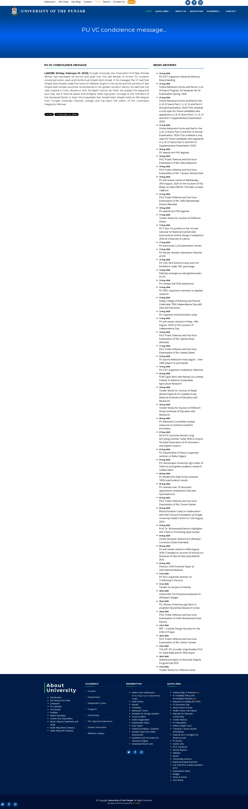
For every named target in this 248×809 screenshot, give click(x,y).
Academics (213, 11)
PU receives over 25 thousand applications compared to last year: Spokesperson (178, 491)
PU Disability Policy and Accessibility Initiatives (183, 697)
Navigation (196, 11)
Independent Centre (97, 703)
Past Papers (137, 725)
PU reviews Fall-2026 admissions (176, 283)
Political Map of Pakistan (184, 692)
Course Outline (139, 716)
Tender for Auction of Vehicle (175, 587)
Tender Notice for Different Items (177, 670)
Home (149, 11)
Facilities (54, 712)
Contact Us (119, 1)
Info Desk (63, 1)
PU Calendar (56, 706)
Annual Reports (180, 749)
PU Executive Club (181, 704)
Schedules (136, 707)
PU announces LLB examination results (180, 245)
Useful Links (178, 743)
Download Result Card (142, 743)
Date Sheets (137, 701)
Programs (92, 709)
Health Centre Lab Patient (185, 710)
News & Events (180, 777)
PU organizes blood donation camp (178, 314)
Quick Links (161, 11)
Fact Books (55, 709)
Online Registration (141, 719)
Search (106, 1)
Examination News (140, 722)
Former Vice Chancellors (61, 718)
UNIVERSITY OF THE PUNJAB (53, 11)
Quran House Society (182, 707)
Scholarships (93, 715)
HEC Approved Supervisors (100, 721)
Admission (49, 1)
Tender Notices (180, 719)
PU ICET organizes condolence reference (181, 369)
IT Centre (137, 803)
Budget (176, 774)
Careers (88, 1)
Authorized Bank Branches (185, 762)
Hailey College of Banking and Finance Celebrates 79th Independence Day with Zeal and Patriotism (180, 304)
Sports (176, 756)
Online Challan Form (182, 725)
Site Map (76, 1)
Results (135, 704)
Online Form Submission (146, 695)
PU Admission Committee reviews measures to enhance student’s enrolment (177, 425)
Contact (231, 11)
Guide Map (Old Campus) (61, 730)
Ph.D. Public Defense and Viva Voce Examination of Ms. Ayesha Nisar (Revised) (178, 339)
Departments (94, 697)
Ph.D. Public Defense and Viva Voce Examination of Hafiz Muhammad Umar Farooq (180, 618)
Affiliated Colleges (96, 733)
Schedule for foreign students (145, 713)
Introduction (55, 697)
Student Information (97, 727)
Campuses (55, 703)
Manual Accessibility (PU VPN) (186, 701)
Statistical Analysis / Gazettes (145, 728)
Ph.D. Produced (180, 746)
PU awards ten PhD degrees (174, 152)
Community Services (182, 759)
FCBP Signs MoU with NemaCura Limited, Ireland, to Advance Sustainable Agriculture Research (181, 380)
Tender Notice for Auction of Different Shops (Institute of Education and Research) (179, 411)
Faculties (92, 691)
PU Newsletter (179, 722)
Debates (177, 753)
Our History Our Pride (60, 700)
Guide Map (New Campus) (62, 727)
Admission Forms (140, 710)
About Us (180, 11)
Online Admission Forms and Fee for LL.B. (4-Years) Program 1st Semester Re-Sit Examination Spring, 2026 (181, 90)
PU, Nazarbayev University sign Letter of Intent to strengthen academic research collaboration (181, 466)
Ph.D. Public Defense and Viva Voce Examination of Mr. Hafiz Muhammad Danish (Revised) (179, 201)
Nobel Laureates (58, 715)
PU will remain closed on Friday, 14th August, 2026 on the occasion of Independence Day (178, 325)
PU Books (177, 740)
